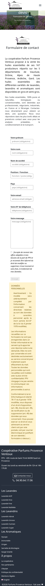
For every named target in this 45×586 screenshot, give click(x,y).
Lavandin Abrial (7, 516)
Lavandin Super (7, 528)
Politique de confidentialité (12, 572)
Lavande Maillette (8, 507)
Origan (4, 544)
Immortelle (5, 540)
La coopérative (7, 561)
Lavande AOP (6, 496)
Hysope (4, 537)
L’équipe (4, 568)
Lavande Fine (6, 503)
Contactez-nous (24, 475)
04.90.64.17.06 (24, 480)
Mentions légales (8, 576)
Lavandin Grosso (8, 520)
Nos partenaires (7, 565)
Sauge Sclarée (6, 552)
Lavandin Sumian (8, 524)
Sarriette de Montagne (10, 548)
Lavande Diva (6, 500)
